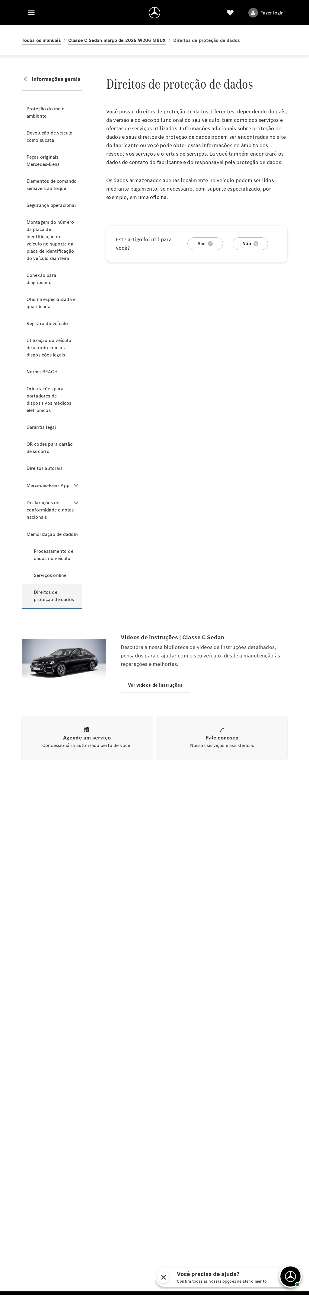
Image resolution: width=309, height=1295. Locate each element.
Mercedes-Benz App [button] (48, 485)
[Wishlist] (230, 12)
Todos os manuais (41, 40)
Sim (202, 243)
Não (246, 243)
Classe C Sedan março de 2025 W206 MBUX (117, 40)
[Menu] (31, 12)
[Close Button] (213, 1277)
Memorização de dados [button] (51, 534)
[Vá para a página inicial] (154, 13)
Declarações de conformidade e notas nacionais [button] (50, 509)
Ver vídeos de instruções (155, 685)
